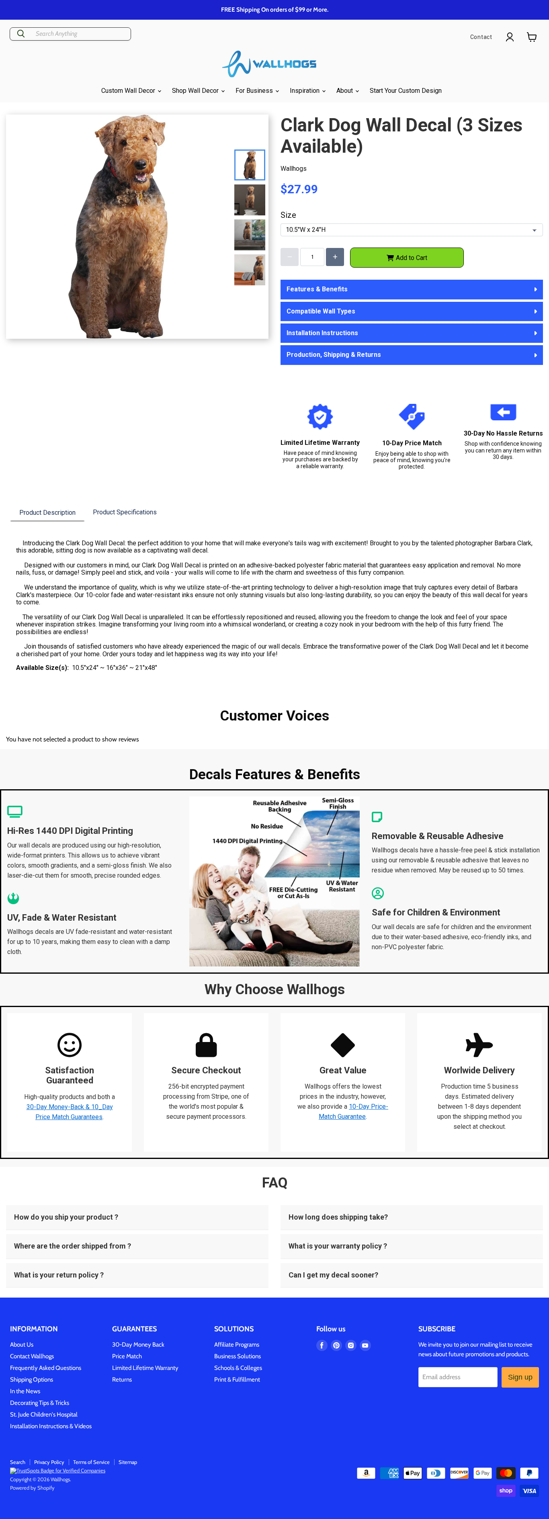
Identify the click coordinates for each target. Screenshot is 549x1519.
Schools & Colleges (238, 1368)
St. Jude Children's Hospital (44, 1414)
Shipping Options (31, 1379)
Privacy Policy (49, 1462)
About (345, 90)
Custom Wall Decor (129, 90)
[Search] (21, 34)
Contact (481, 37)
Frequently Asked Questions (45, 1368)
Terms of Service (91, 1462)
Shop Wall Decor (196, 90)
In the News (25, 1391)
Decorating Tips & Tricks (39, 1402)
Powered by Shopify (32, 1487)
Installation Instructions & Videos (51, 1426)
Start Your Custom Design (406, 90)
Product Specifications (125, 512)
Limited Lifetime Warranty (145, 1368)
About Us (21, 1344)
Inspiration (305, 90)
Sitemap (128, 1462)
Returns (122, 1379)
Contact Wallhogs (32, 1356)
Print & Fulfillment (237, 1379)
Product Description (47, 512)
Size (288, 215)
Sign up (520, 1377)
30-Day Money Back (138, 1344)
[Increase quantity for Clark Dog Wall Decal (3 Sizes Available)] (335, 257)
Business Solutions (237, 1356)
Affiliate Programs (236, 1344)
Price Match (127, 1356)
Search (17, 1462)
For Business (255, 90)
